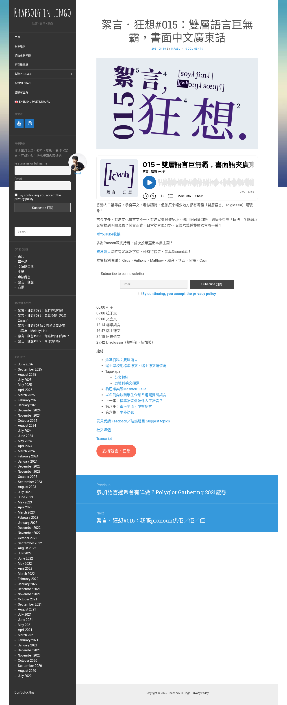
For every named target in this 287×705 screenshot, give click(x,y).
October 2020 (27, 660)
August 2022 (27, 548)
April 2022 (25, 568)
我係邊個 (20, 46)
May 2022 (25, 563)
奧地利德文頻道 (126, 383)
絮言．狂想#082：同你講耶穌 (39, 341)
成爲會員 (103, 252)
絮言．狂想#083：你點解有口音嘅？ (44, 336)
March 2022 (26, 573)
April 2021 (25, 630)
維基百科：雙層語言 (121, 360)
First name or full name (31, 163)
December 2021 (29, 589)
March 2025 (26, 395)
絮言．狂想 (26, 282)
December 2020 (29, 650)
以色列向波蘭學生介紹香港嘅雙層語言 (135, 395)
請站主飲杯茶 (23, 55)
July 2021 (25, 614)
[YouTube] (19, 123)
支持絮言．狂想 (116, 451)
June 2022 (25, 558)
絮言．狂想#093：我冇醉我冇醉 (40, 310)
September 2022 (30, 543)
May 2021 (25, 625)
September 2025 (30, 369)
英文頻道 (121, 377)
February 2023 (28, 517)
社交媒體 (103, 430)
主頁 (17, 37)
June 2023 (25, 497)
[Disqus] (177, 607)
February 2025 (28, 400)
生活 (21, 272)
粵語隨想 (24, 277)
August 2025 (27, 374)
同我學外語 (21, 64)
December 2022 (29, 527)
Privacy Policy (200, 693)
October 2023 (27, 477)
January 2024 (27, 461)
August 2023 (27, 487)
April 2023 (25, 507)
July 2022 (25, 553)
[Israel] (77, 162)
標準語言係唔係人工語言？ (141, 401)
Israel (175, 48)
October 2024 (27, 420)
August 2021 (27, 609)
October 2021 (27, 599)
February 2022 (28, 579)
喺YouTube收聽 (108, 234)
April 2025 (25, 390)
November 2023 (29, 471)
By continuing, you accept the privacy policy (179, 294)
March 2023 (26, 512)
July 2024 (25, 431)
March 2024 (26, 451)
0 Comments (194, 48)
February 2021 (28, 640)
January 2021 (27, 645)
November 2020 (29, 655)
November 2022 (29, 533)
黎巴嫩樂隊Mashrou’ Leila (125, 389)
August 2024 (27, 425)
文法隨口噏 (26, 266)
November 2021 (29, 594)
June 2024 (25, 436)
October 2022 (27, 538)
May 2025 (25, 385)
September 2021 (30, 604)
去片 (21, 256)
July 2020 (25, 676)
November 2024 (29, 415)
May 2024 (25, 441)
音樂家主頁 (21, 92)
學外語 (22, 262)
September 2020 (30, 666)
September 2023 (30, 482)
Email (18, 179)
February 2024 (28, 456)
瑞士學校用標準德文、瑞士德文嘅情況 (135, 366)
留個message (23, 83)
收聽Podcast (23, 74)
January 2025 (27, 405)
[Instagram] (29, 123)
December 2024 (29, 410)
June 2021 (25, 620)
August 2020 (27, 670)
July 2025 (25, 380)
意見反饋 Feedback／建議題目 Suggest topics (133, 421)
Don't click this (24, 692)
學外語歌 (127, 412)
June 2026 (25, 364)
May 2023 (25, 502)
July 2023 (25, 492)
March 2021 (26, 635)
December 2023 (29, 466)
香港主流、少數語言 (136, 406)
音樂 (21, 287)
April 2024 (25, 446)
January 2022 (27, 584)
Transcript (104, 439)
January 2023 (27, 523)
